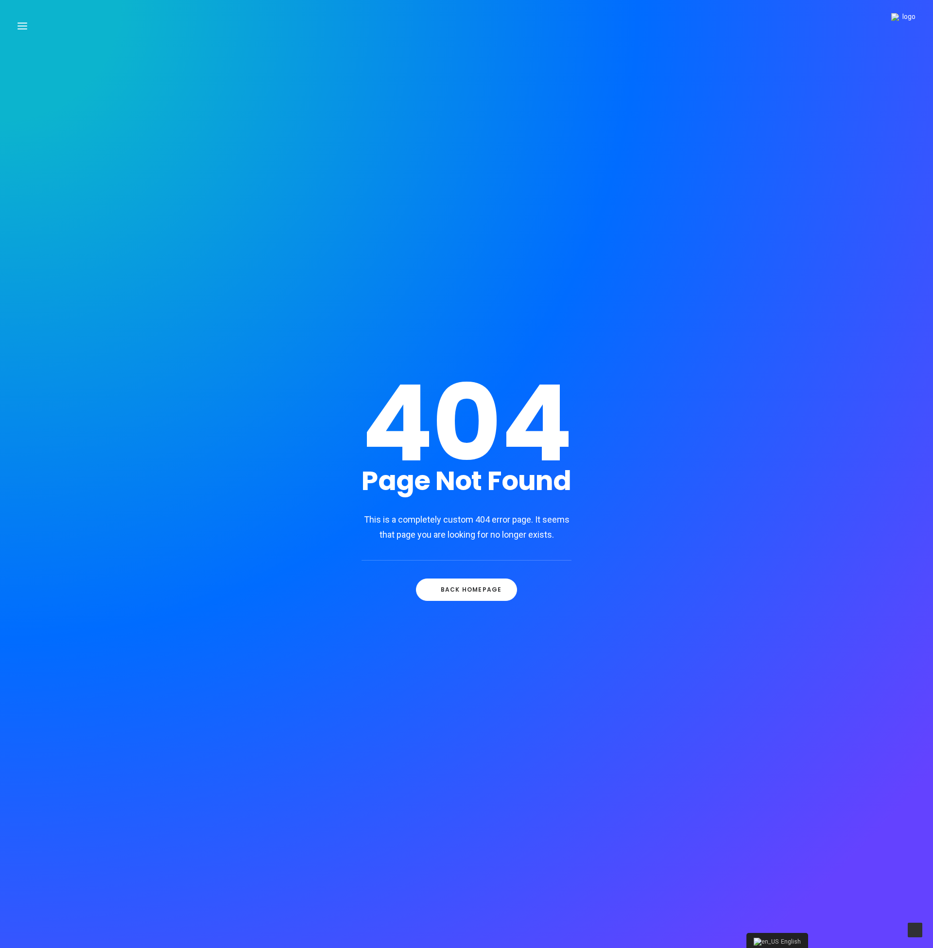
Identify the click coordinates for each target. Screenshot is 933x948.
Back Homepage (471, 589)
